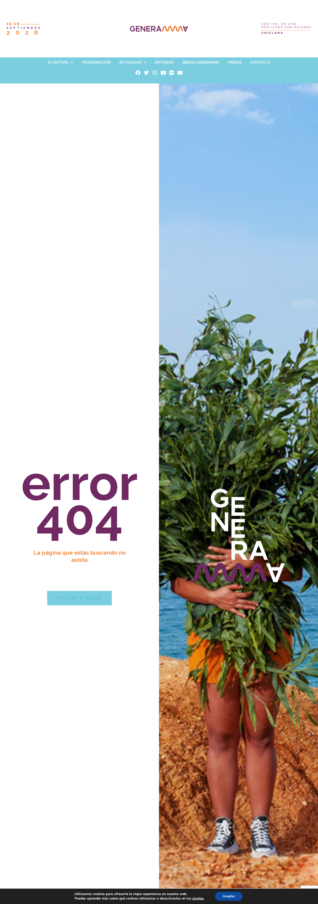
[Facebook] (138, 73)
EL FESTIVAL (58, 62)
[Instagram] (155, 73)
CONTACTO (260, 62)
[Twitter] (146, 73)
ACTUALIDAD (130, 62)
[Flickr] (172, 73)
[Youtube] (163, 73)
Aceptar (229, 896)
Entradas (164, 62)
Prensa (234, 62)
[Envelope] (180, 73)
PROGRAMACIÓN (96, 62)
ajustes (198, 898)
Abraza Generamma (200, 62)
